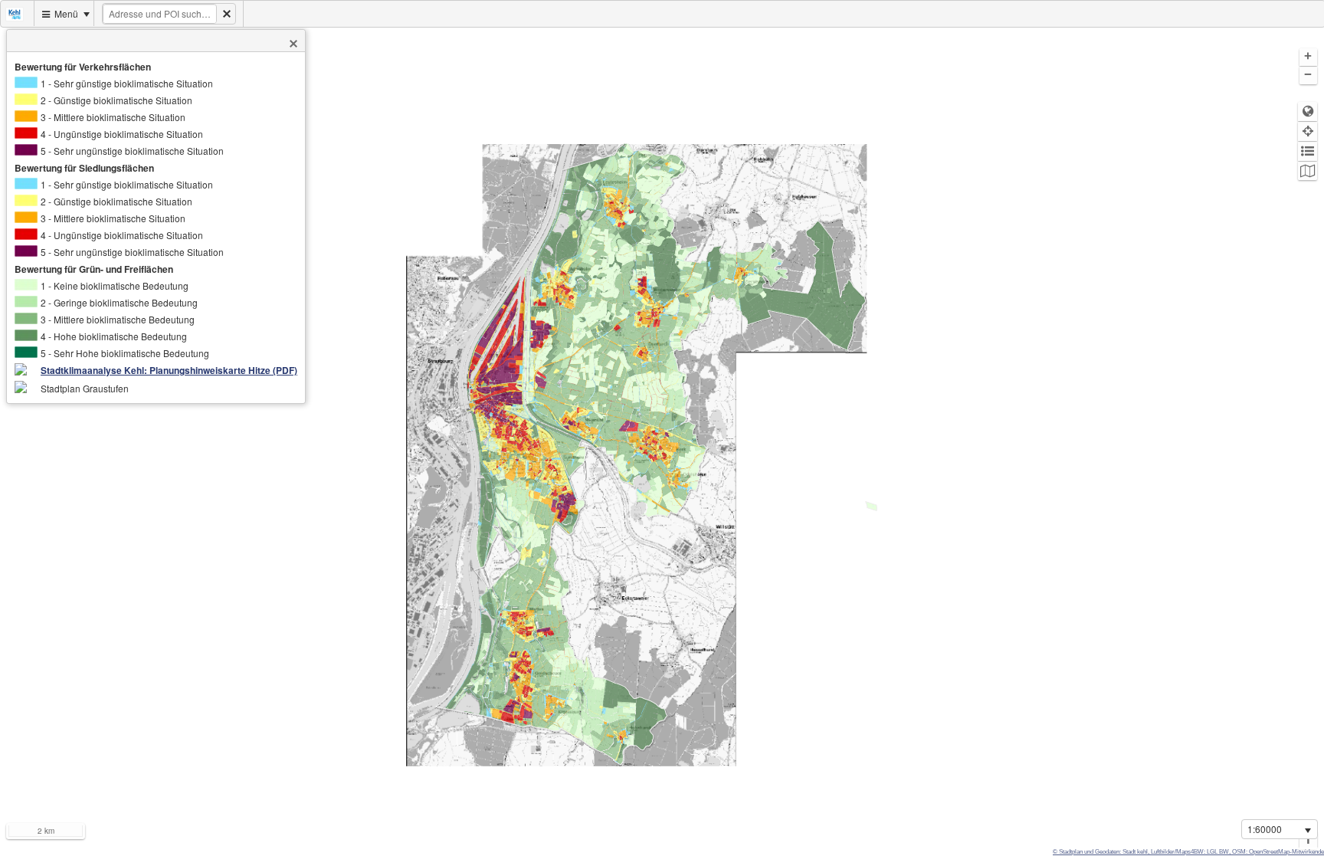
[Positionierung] (1307, 131)
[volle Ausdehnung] (1307, 111)
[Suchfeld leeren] (227, 14)
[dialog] (156, 227)
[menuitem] (17, 13)
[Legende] (1307, 151)
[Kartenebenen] (1307, 171)
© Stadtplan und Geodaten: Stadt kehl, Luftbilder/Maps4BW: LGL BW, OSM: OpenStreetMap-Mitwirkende (1188, 851)
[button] (293, 43)
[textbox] (159, 14)
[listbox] (1279, 829)
